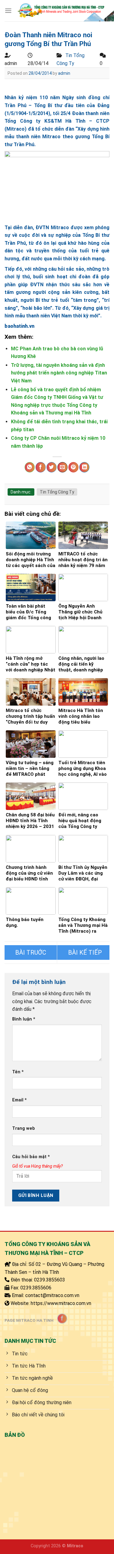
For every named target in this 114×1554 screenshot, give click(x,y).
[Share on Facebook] (41, 467)
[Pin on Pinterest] (73, 467)
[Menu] (8, 10)
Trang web (23, 1128)
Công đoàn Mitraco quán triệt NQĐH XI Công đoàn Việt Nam (31, 952)
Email (19, 1100)
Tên (18, 1072)
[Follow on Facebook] (62, 1319)
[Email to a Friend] (62, 467)
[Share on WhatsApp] (30, 467)
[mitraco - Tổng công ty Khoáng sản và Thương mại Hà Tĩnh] (60, 11)
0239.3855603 (49, 1280)
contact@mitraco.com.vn (52, 1295)
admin (64, 73)
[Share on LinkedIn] (84, 467)
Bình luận (23, 1019)
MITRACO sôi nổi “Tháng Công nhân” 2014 (83, 952)
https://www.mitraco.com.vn (61, 1303)
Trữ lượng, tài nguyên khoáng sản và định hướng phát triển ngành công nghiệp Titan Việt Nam (59, 373)
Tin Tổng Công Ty (57, 492)
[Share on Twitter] (52, 467)
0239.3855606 (35, 1288)
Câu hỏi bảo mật (31, 1156)
